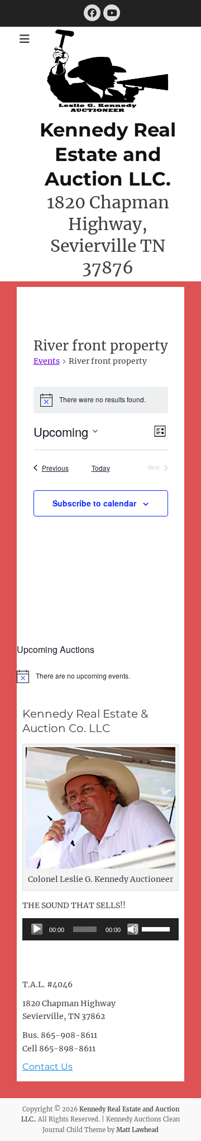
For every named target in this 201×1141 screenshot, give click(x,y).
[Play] (36, 929)
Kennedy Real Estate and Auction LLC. (108, 154)
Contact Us (47, 1066)
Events (47, 361)
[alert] (100, 676)
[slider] (157, 928)
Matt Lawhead (137, 1130)
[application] (100, 929)
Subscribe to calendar (94, 503)
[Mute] (132, 929)
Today (101, 468)
